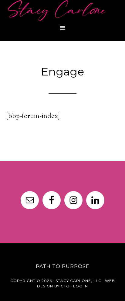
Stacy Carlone (62, 10)
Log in (80, 286)
